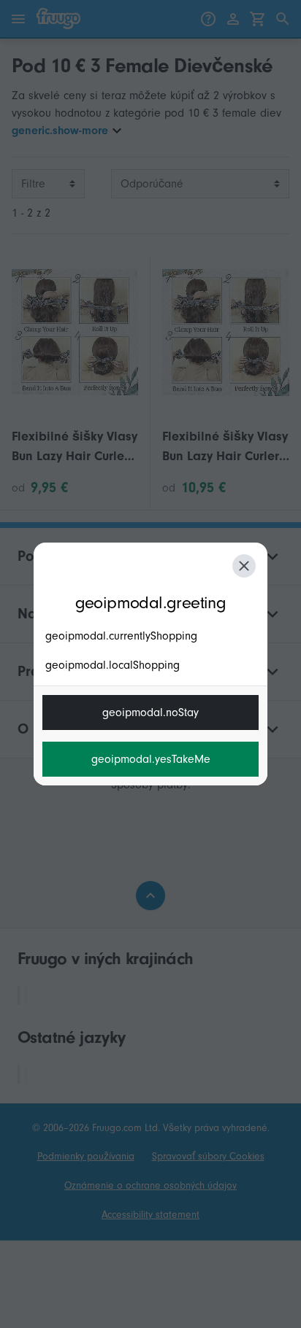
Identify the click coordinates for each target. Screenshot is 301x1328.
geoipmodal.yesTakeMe (150, 759)
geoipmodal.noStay (150, 712)
